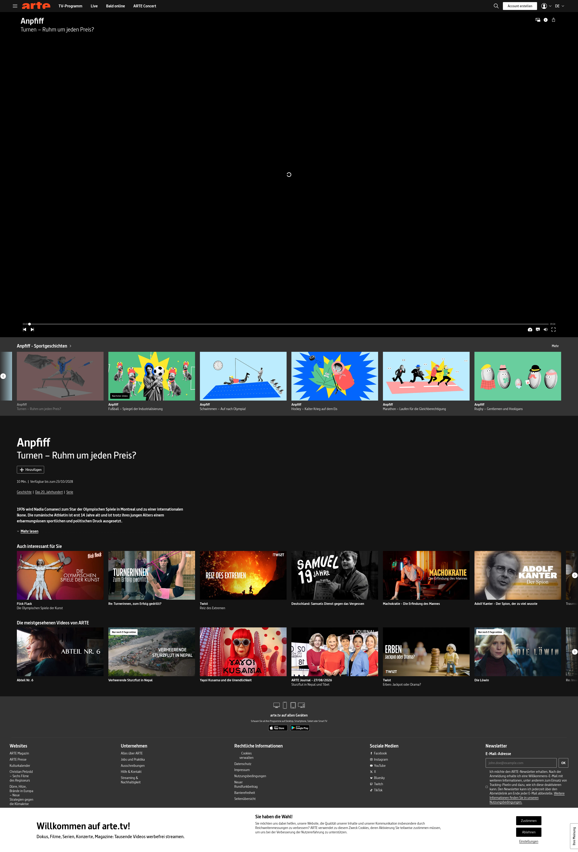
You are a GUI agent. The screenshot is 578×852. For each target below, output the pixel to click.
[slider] (288, 324)
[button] (496, 6)
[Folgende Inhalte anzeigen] (575, 575)
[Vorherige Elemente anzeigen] (3, 376)
